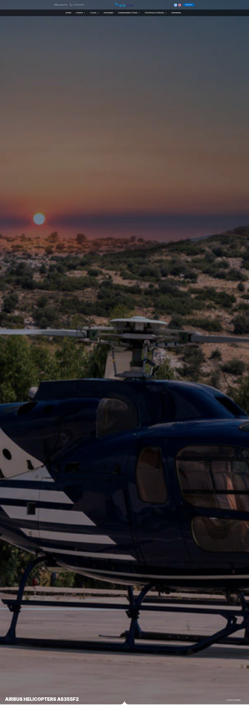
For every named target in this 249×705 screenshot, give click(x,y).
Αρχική (68, 13)
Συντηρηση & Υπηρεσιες (154, 13)
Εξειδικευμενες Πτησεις (128, 13)
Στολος (93, 13)
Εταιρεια (79, 13)
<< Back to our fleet (233, 700)
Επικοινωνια (176, 13)
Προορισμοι (108, 13)
